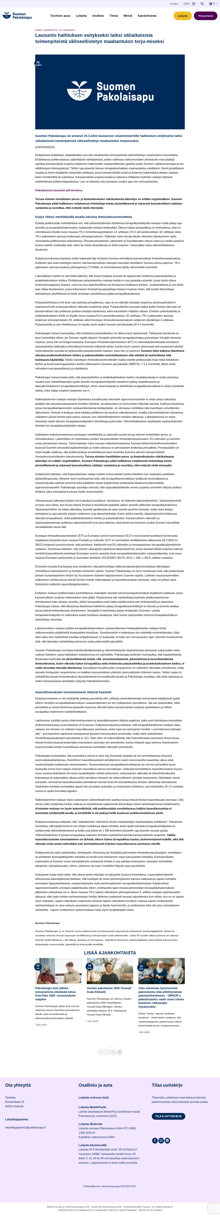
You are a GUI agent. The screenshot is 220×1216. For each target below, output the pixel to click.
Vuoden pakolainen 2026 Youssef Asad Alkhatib (109, 990)
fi (214, 3)
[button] (202, 3)
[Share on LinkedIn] (119, 1052)
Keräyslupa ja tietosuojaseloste (68, 1207)
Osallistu (98, 15)
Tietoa (114, 15)
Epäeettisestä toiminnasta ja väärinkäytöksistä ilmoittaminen (97, 1210)
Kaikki (38, 30)
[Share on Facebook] (101, 1052)
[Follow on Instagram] (161, 1141)
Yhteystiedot (205, 15)
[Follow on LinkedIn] (167, 1141)
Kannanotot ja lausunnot (59, 30)
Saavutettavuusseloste (106, 1207)
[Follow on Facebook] (155, 1141)
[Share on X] (107, 1052)
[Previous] (34, 1000)
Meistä (128, 15)
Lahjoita (81, 15)
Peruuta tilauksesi (151, 1210)
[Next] (185, 1000)
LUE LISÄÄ (41, 1025)
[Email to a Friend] (113, 1052)
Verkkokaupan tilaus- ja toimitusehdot (148, 1207)
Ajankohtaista (147, 15)
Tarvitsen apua (60, 15)
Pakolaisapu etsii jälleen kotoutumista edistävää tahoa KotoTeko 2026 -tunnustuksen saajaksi (55, 994)
